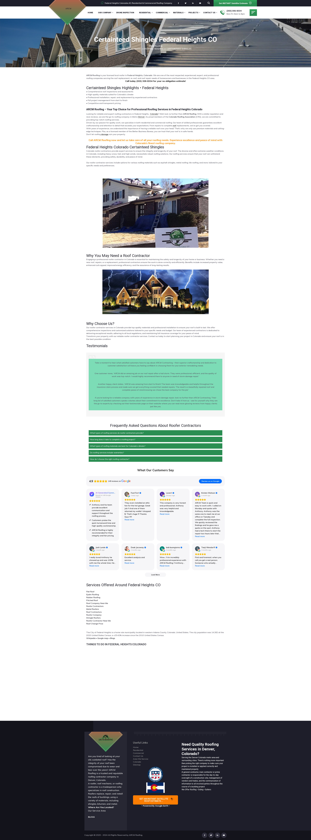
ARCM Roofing (189, 114)
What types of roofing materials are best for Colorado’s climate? (117, 446)
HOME (122, 48)
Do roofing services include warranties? (107, 452)
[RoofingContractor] (155, 774)
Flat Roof (90, 591)
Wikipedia (90, 638)
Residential (145, 13)
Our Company (104, 13)
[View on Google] (127, 494)
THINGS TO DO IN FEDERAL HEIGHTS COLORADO (116, 644)
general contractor (191, 772)
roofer (93, 783)
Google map (102, 638)
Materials (178, 13)
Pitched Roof (92, 600)
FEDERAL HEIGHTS (153, 48)
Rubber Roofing (93, 597)
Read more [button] (129, 519)
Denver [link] (141, 117)
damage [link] (104, 134)
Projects (193, 13)
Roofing (193, 789)
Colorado (202, 757)
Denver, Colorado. (97, 780)
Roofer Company (94, 615)
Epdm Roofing (92, 594)
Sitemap (137, 765)
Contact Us (209, 13)
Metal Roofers (92, 609)
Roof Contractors (94, 612)
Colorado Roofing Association (182, 117)
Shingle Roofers (93, 618)
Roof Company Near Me (97, 603)
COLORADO (135, 48)
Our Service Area (97, 810)
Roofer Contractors (95, 606)
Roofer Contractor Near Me (98, 620)
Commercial (162, 13)
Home (90, 13)
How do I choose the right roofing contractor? (109, 459)
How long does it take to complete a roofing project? (112, 439)
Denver (195, 757)
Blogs (112, 638)
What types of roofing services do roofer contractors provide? (117, 433)
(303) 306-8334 (234, 11)
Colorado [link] (154, 114)
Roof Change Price (94, 623)
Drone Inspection (125, 13)
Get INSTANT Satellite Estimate (233, 3)
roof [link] (174, 125)
